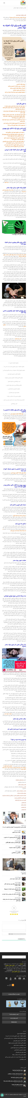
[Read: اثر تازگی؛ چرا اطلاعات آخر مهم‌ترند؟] (24, 1085)
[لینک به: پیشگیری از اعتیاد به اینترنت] (23, 847)
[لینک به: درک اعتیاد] (14, 864)
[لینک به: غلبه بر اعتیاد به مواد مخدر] (23, 879)
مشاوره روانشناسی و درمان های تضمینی (18, 1048)
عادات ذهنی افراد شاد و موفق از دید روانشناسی (15, 1074)
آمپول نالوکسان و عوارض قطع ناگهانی (13, 842)
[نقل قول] (16, 934)
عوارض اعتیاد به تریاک (21, 793)
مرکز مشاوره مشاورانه (20, 780)
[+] (9, 934)
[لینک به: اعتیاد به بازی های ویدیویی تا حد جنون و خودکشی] (23, 837)
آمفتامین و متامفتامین (16, 853)
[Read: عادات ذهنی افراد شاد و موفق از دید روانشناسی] (24, 1074)
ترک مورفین (23, 809)
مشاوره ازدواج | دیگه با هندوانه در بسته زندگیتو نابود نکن (15, 1038)
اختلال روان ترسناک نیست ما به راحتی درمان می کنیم (15, 1057)
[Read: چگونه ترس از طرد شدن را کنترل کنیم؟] (24, 1078)
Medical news (14, 1021)
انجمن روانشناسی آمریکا (14, 1014)
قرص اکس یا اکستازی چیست (20, 798)
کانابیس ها (24, 787)
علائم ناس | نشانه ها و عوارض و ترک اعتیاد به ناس (11, 894)
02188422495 (23, 971)
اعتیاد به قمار (23, 805)
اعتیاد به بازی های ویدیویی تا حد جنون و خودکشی (12, 838)
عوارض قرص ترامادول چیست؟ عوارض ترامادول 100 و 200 (14, 827)
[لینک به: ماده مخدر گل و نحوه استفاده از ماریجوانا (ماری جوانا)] (23, 889)
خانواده (19, 965)
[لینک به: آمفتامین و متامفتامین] (23, 852)
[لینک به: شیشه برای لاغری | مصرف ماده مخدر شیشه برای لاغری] (23, 899)
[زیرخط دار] (22, 934)
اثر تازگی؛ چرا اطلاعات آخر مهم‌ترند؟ (17, 1084)
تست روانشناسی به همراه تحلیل (20, 1045)
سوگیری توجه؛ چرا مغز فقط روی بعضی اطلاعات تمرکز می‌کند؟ (13, 1081)
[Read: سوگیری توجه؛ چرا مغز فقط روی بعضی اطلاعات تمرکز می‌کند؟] (24, 1082)
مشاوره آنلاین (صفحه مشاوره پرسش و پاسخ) (17, 1043)
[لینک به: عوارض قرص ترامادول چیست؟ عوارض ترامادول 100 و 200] (14, 818)
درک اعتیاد (24, 874)
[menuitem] (6, 3)
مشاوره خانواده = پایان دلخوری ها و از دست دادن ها (16, 1036)
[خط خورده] (20, 934)
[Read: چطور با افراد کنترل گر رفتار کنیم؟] (24, 1071)
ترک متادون (23, 802)
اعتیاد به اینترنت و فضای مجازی (20, 795)
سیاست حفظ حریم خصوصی (13, 1094)
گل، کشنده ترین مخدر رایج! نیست (19, 234)
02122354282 (10, 970)
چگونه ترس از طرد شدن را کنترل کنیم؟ (17, 1077)
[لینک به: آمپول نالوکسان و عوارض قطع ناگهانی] (23, 842)
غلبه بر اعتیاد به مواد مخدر (20, 8)
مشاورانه (21, 964)
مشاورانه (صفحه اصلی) (21, 1033)
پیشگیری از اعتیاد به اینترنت (7, 795)
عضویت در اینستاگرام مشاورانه (14, 994)
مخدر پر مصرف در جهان (21, 791)
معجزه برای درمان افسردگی (21, 1052)
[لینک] (13, 934)
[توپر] (25, 934)
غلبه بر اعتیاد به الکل (22, 784)
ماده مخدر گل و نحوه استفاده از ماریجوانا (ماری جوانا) (12, 889)
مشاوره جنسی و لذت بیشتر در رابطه (19, 1054)
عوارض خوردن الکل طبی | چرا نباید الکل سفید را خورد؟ (12, 884)
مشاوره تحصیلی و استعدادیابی (20, 1050)
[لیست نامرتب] (18, 934)
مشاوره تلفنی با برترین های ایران (19, 1041)
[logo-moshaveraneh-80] (16, 3)
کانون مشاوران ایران (14, 1018)
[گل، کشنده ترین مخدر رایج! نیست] (14, 227)
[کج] (23, 934)
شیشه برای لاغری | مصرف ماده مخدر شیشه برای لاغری (11, 900)
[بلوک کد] (15, 934)
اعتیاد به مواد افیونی (16, 832)
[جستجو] (6, 3)
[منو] (4, 3)
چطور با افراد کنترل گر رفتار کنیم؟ (18, 1070)
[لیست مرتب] (19, 934)
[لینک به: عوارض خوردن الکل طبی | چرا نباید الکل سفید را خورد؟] (23, 884)
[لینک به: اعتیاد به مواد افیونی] (23, 832)
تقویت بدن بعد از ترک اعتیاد (20, 800)
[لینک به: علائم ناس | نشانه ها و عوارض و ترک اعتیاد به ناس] (23, 894)
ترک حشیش (23, 807)
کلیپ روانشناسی (23, 1059)
